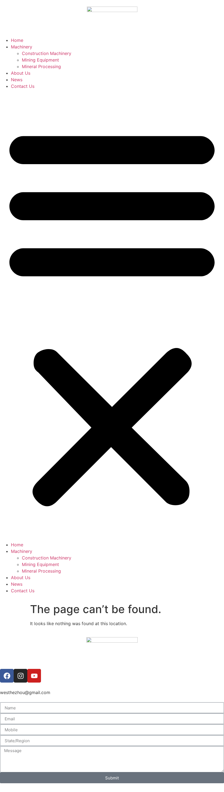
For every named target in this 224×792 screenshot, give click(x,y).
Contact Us (22, 86)
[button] (112, 315)
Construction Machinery (46, 53)
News (16, 79)
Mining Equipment (40, 60)
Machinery (21, 47)
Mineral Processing (41, 66)
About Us (20, 73)
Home (17, 40)
